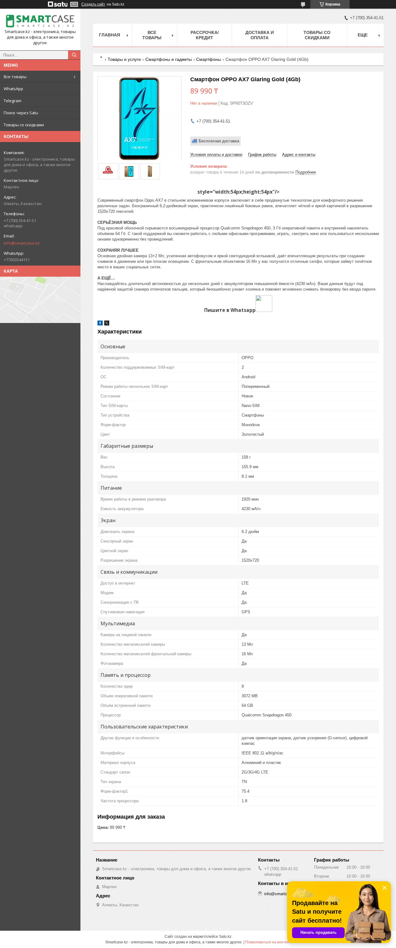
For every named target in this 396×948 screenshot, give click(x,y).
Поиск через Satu (21, 112)
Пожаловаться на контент (268, 942)
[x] (106, 324)
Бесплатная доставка (219, 141)
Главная (109, 34)
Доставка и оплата (259, 35)
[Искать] (74, 55)
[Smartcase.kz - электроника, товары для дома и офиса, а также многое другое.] (40, 21)
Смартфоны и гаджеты (168, 59)
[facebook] (100, 324)
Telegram (12, 100)
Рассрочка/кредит (205, 35)
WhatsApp (13, 88)
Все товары (15, 76)
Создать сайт (93, 4)
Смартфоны (208, 59)
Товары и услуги (124, 59)
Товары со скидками (24, 125)
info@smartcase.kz (22, 243)
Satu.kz (225, 936)
